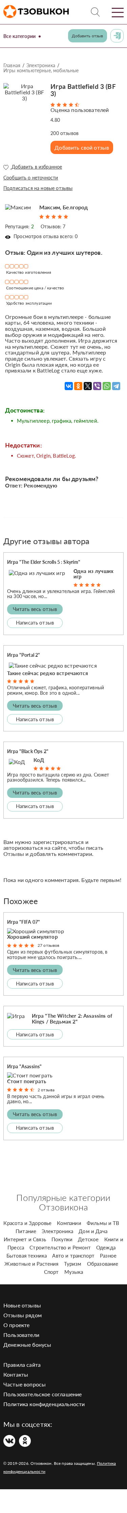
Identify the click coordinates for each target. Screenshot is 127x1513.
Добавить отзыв (87, 35)
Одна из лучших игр (93, 574)
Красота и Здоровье (27, 1223)
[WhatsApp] (107, 386)
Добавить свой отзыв (82, 147)
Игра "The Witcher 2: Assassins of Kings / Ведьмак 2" (72, 1018)
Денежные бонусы (27, 1344)
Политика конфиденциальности (44, 1404)
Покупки (61, 1239)
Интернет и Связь (25, 1239)
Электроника (40, 65)
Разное (108, 1255)
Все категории (19, 36)
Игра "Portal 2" (23, 655)
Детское (88, 1239)
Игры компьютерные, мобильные (41, 70)
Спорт (51, 1272)
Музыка (73, 1272)
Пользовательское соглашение (42, 1394)
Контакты (15, 1374)
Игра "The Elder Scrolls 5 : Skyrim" (44, 562)
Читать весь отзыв (35, 609)
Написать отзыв (35, 622)
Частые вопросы (24, 1384)
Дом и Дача (93, 1231)
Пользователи (21, 1335)
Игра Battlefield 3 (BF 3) (83, 89)
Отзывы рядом (22, 1315)
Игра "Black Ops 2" (27, 751)
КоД (39, 760)
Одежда (105, 1247)
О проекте (16, 1325)
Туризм (73, 1264)
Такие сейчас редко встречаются (47, 673)
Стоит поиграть (26, 1081)
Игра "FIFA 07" (23, 922)
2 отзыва (46, 1090)
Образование (103, 1264)
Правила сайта (22, 1364)
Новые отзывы (22, 1305)
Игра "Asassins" (24, 1066)
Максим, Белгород (63, 207)
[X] (88, 386)
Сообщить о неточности (30, 177)
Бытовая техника (26, 1255)
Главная (11, 65)
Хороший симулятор (32, 937)
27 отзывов (49, 945)
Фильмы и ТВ (103, 1223)
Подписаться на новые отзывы (37, 188)
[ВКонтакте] (69, 386)
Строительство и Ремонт (60, 1247)
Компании (69, 1223)
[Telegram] (116, 386)
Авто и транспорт (73, 1255)
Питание (26, 1231)
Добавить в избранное (36, 167)
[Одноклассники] (78, 386)
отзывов (64, 133)
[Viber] (97, 386)
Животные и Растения (31, 1264)
